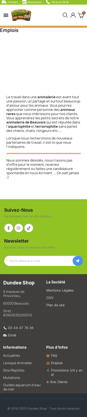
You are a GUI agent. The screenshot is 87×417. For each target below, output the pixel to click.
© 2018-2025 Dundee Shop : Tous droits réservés (43, 408)
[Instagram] (18, 228)
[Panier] (81, 15)
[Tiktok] (28, 228)
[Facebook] (8, 228)
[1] (78, 261)
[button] (65, 15)
